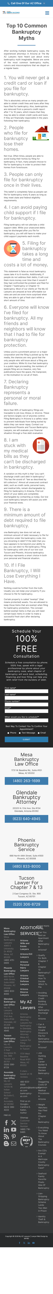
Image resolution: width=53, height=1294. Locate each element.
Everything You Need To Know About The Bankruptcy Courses (43, 1136)
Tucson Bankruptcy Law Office (9, 1038)
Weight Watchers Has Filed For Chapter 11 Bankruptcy (43, 1113)
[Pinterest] (13, 1136)
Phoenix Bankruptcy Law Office (9, 971)
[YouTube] (13, 1129)
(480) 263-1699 (26, 781)
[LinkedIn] (6, 1129)
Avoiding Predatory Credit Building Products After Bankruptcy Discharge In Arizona (43, 1005)
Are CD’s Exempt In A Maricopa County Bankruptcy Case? (43, 1159)
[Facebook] (6, 1122)
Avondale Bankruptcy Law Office (9, 1075)
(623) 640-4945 (26, 819)
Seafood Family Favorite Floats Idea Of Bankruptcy (43, 1180)
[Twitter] (13, 1122)
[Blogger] (6, 1143)
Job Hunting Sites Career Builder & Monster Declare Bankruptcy (43, 1063)
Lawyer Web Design (38, 1236)
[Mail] (13, 1143)
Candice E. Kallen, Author (25, 1110)
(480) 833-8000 (26, 866)
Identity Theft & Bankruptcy (43, 1219)
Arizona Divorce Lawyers (24, 992)
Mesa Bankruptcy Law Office (9, 931)
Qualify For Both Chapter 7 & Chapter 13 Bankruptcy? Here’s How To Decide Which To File (43, 971)
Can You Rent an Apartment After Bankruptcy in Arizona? (43, 941)
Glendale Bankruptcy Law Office (9, 1002)
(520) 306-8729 (26, 904)
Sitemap (24, 1117)
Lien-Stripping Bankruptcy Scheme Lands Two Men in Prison (43, 1202)
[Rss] (6, 1136)
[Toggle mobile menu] (47, 13)
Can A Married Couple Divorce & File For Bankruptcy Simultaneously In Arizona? (43, 1036)
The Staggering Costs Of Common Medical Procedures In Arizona (43, 1088)
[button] (26, 3)
